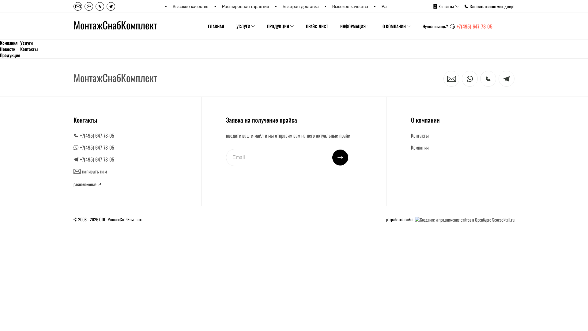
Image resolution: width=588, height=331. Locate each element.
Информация (353, 26)
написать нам (94, 171)
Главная (216, 26)
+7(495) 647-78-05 (474, 26)
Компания (8, 43)
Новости (7, 49)
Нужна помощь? (435, 26)
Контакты (446, 6)
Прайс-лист (317, 26)
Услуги (243, 26)
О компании (394, 26)
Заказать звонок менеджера (492, 6)
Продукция (278, 26)
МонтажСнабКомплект (115, 25)
